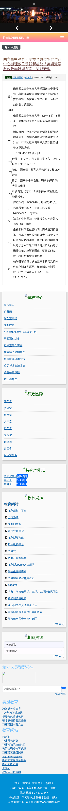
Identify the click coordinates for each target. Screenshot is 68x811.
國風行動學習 (16, 531)
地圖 (52, 788)
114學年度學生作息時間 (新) (20, 332)
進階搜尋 (60, 694)
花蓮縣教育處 (16, 537)
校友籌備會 (10, 455)
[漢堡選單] (62, 37)
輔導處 (8, 442)
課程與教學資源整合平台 (22, 605)
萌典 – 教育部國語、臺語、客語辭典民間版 (33, 591)
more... (59, 624)
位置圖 (8, 311)
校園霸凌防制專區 (14, 352)
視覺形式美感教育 (12, 716)
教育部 (6, 736)
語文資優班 (10, 476)
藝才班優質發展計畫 (14, 720)
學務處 (8, 435)
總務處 (8, 401)
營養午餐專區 (12, 372)
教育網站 (11, 503)
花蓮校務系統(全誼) (13, 744)
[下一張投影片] (51, 27)
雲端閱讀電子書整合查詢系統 (25, 612)
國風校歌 (9, 325)
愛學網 (6, 768)
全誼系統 (13, 517)
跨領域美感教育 (17, 598)
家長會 (8, 448)
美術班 (8, 480)
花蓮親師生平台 (17, 510)
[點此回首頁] (34, 15)
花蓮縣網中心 (16, 802)
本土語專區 (10, 379)
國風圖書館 (14, 524)
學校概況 (9, 305)
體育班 (8, 484)
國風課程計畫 (12, 338)
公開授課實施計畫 (14, 365)
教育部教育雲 (10, 764)
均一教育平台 (16, 544)
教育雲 (12, 551)
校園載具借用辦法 (14, 359)
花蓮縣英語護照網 (12, 752)
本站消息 (12, 47)
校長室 (8, 415)
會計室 (8, 408)
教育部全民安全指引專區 (22, 618)
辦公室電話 (10, 318)
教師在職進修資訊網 (14, 748)
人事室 (8, 421)
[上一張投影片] (17, 27)
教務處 (28, 77)
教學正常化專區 (13, 345)
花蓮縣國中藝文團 (12, 724)
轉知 (9, 77)
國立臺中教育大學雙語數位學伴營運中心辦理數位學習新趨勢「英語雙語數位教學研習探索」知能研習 (32, 63)
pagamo (12, 585)
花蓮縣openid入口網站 (21, 564)
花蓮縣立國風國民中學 (16, 38)
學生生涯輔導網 (17, 571)
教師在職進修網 (17, 558)
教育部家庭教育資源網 (21, 578)
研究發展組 (18, 77)
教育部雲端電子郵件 (14, 760)
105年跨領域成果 (12, 712)
